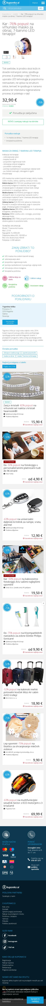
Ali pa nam (35, 867)
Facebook (12, 935)
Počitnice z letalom (9, 916)
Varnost (5, 919)
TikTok (11, 947)
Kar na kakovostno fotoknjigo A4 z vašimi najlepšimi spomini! (22, 581)
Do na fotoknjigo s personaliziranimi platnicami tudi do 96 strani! (22, 467)
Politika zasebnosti (9, 923)
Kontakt (5, 909)
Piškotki (5, 921)
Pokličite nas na (37, 859)
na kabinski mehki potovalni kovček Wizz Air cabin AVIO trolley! (21, 692)
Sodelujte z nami (8, 896)
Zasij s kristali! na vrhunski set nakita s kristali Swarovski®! (20, 408)
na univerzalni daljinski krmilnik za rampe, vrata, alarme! (22, 521)
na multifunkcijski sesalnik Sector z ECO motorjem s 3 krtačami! (23, 802)
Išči (40, 8)
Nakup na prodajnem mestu (13, 914)
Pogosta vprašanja (9, 970)
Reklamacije (6, 967)
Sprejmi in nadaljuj (35, 1000)
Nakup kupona (8, 963)
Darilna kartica (7, 965)
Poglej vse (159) (9, 366)
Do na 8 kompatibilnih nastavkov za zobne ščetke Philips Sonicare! (23, 635)
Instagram (12, 941)
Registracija (6, 960)
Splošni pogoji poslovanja (12, 911)
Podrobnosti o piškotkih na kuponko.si (12, 1000)
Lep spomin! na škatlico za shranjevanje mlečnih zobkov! (22, 746)
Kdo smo (5, 907)
